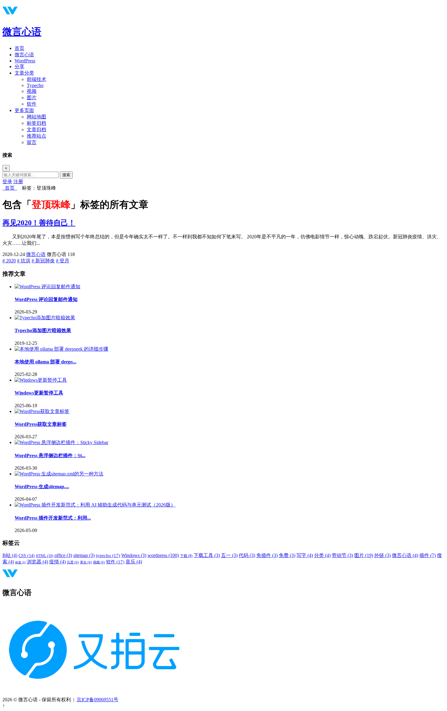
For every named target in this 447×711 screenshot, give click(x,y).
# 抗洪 (23, 260)
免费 (287, 555)
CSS (27, 555)
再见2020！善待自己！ (38, 223)
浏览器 (37, 561)
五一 (229, 555)
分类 (322, 555)
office (63, 555)
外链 (382, 555)
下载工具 (207, 555)
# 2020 (9, 260)
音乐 (134, 561)
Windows (133, 555)
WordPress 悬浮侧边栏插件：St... (50, 455)
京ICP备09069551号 (97, 699)
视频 (31, 91)
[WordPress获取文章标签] (42, 411)
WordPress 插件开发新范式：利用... (53, 517)
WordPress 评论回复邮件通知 (46, 299)
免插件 (267, 555)
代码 (247, 555)
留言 (31, 142)
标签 (20, 562)
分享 (19, 66)
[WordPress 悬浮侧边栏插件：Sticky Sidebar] (61, 442)
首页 (19, 48)
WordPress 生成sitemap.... (42, 486)
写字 (304, 555)
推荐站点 (36, 135)
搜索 (66, 175)
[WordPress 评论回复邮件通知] (47, 286)
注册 (18, 181)
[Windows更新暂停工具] (41, 380)
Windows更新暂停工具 (39, 392)
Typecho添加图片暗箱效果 (43, 330)
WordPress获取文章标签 (41, 424)
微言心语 (21, 31)
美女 (86, 562)
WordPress (25, 60)
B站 (9, 555)
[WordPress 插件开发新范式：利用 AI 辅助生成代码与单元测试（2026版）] (95, 504)
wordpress (163, 555)
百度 (73, 562)
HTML (44, 556)
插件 (427, 555)
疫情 (57, 561)
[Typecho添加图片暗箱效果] (45, 317)
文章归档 (36, 129)
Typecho (35, 85)
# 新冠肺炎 (43, 260)
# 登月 (62, 260)
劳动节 (342, 555)
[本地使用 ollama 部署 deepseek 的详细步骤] (61, 349)
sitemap (84, 555)
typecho (108, 555)
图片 (31, 97)
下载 (186, 556)
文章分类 (24, 72)
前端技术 (36, 79)
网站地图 (36, 116)
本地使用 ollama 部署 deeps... (45, 361)
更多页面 (24, 110)
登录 (7, 181)
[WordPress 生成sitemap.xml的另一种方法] (59, 473)
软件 (31, 104)
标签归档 (36, 123)
